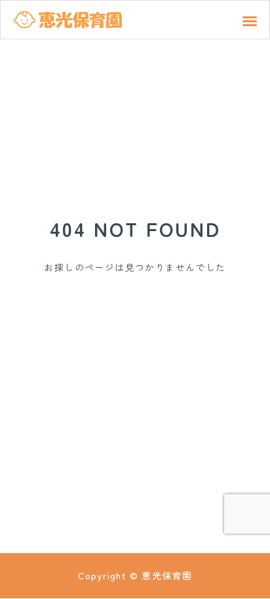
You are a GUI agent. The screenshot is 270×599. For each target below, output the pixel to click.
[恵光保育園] (68, 20)
